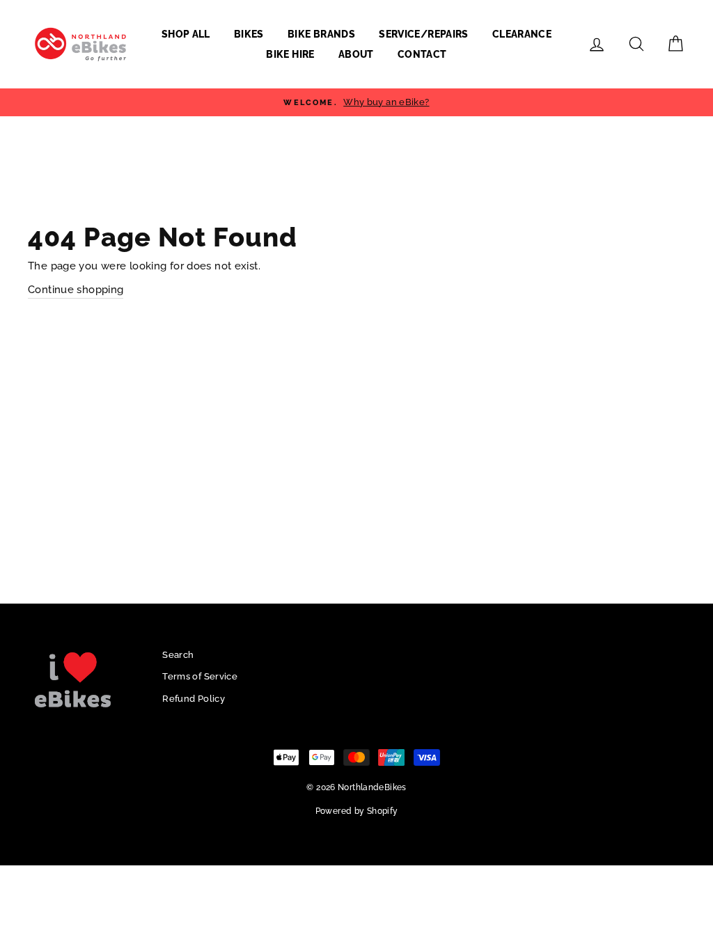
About (356, 54)
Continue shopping (75, 289)
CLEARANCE (521, 34)
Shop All (186, 34)
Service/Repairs (423, 34)
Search (178, 655)
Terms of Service (199, 676)
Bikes (249, 34)
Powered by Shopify (356, 811)
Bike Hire (290, 54)
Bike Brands (321, 34)
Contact (422, 54)
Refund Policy (193, 698)
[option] (356, 102)
